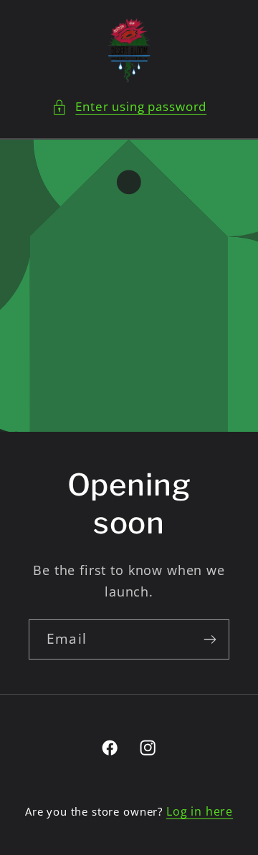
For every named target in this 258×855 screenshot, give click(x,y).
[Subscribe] (210, 639)
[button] (129, 107)
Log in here (199, 811)
